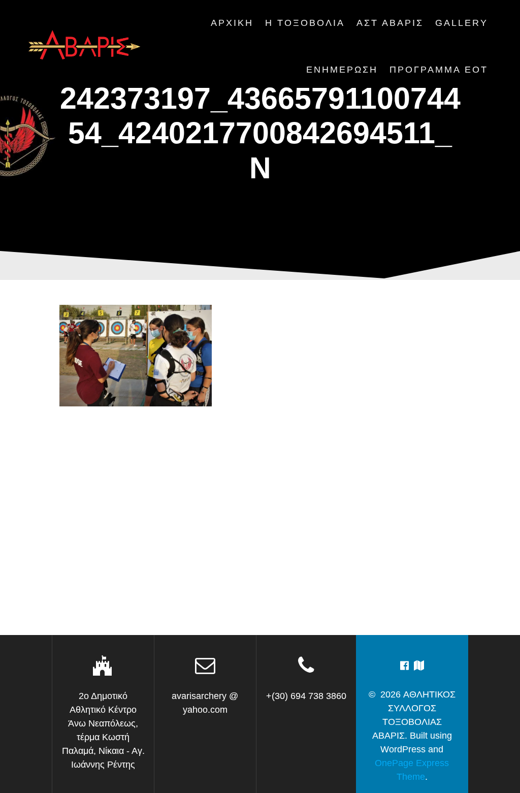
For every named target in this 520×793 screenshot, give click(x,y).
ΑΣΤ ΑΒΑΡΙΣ (390, 23)
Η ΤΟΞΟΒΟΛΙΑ (305, 23)
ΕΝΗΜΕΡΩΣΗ (342, 70)
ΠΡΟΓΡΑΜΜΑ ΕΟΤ (438, 70)
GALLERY (461, 23)
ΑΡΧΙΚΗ (232, 23)
